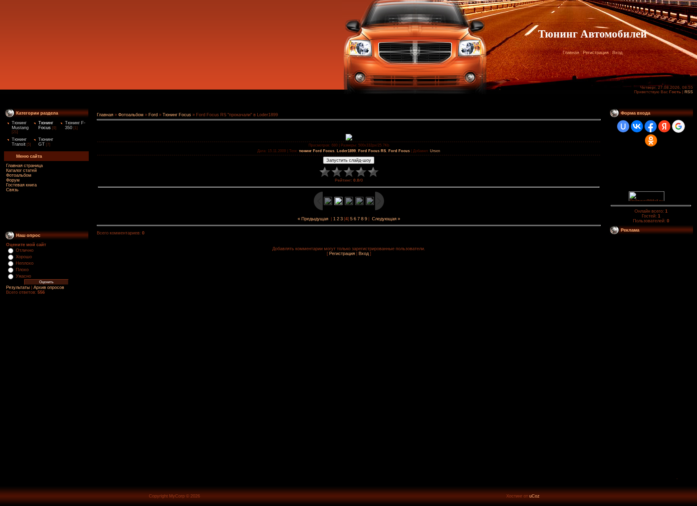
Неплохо (24, 263)
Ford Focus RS (372, 151)
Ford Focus (399, 151)
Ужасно (23, 276)
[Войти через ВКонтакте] (637, 126)
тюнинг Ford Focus (316, 151)
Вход (617, 52)
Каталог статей (21, 170)
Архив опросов (48, 287)
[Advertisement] (348, 101)
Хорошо (24, 256)
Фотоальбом (18, 175)
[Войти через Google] (678, 126)
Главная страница (24, 165)
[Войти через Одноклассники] (651, 140)
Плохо (22, 269)
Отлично (24, 250)
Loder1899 (346, 151)
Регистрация (596, 52)
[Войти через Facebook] (651, 126)
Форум (13, 180)
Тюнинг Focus (45, 125)
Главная (571, 52)
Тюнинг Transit (19, 141)
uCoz (534, 495)
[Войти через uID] (623, 126)
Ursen (435, 151)
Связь (12, 189)
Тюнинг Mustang (20, 125)
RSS (688, 92)
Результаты (18, 287)
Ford (153, 114)
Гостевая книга (21, 184)
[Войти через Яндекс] (664, 126)
